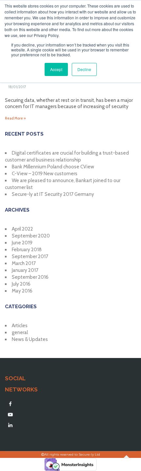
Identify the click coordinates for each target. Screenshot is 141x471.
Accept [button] (56, 69)
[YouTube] (10, 414)
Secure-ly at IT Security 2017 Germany (53, 194)
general (20, 332)
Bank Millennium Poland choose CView (53, 167)
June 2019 (22, 243)
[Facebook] (10, 404)
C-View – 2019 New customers (44, 174)
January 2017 (25, 270)
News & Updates (30, 339)
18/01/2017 (17, 87)
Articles (20, 326)
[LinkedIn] (10, 425)
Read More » (15, 118)
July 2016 (21, 284)
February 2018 (27, 250)
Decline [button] (84, 69)
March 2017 (24, 263)
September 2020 (31, 236)
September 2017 (30, 256)
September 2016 (30, 277)
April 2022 (22, 229)
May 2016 (22, 291)
